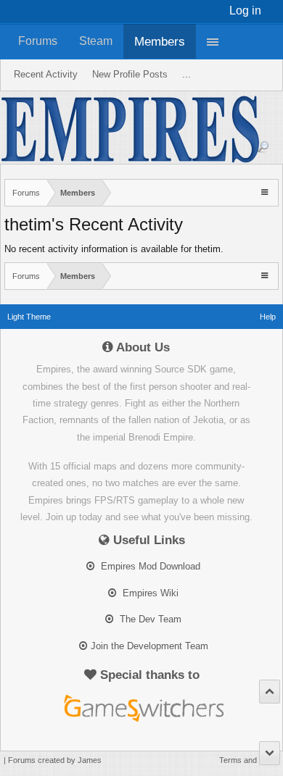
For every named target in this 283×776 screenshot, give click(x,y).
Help (268, 316)
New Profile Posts (130, 74)
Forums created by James (55, 760)
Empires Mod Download (149, 566)
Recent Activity (46, 74)
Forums (37, 41)
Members (159, 41)
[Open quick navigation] (266, 191)
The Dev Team (149, 619)
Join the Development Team (149, 646)
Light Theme (29, 316)
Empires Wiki (149, 593)
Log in (245, 10)
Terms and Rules (249, 760)
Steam (95, 41)
